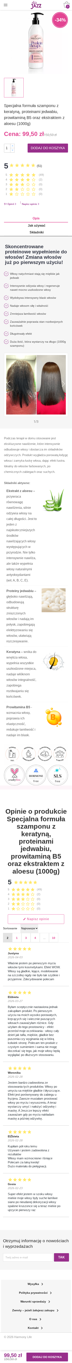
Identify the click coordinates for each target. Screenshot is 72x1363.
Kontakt (36, 1327)
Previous (7, 384)
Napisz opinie (29, 204)
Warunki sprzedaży (36, 1301)
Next (65, 384)
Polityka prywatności (36, 1292)
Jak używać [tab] (36, 225)
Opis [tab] (36, 218)
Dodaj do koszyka (48, 148)
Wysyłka (36, 1284)
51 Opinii (9, 204)
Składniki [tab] (37, 232)
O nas (36, 1319)
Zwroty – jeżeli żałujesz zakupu (36, 1310)
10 (53, 937)
